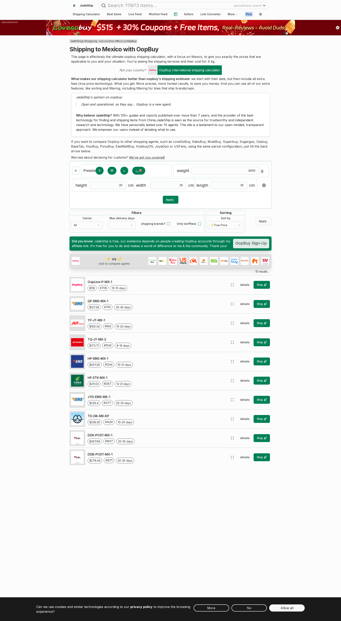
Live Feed (135, 14)
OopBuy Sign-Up (251, 243)
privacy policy (141, 607)
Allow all (287, 608)
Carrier (87, 218)
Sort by (225, 218)
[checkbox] (168, 223)
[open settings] (260, 14)
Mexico (121, 41)
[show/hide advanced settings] (264, 185)
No (249, 608)
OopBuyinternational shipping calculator (189, 70)
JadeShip (76, 41)
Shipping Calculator (99, 41)
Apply (170, 199)
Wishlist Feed (158, 14)
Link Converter (210, 14)
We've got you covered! (147, 157)
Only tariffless (186, 223)
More (231, 14)
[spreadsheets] (175, 14)
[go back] (76, 171)
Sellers (188, 14)
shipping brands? (153, 223)
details (245, 284)
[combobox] (87, 225)
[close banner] (337, 27)
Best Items (114, 14)
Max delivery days (122, 218)
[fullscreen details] (232, 285)
